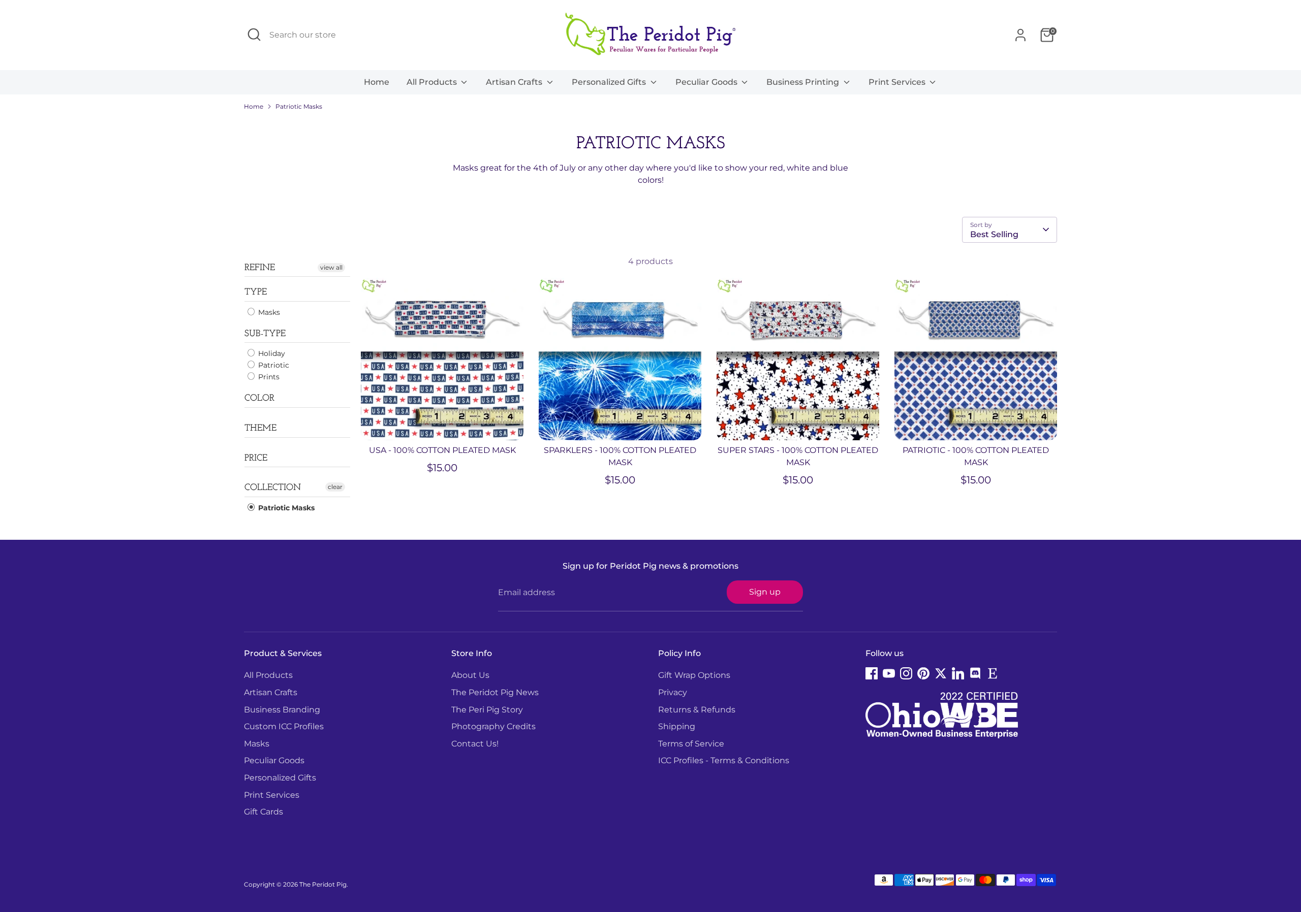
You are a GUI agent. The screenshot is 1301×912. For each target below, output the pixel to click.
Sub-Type (265, 334)
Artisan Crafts (515, 82)
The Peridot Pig (323, 884)
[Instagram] (906, 673)
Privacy (672, 692)
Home (376, 82)
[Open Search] (254, 34)
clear (335, 487)
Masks (268, 312)
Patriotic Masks (298, 106)
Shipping (676, 726)
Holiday (270, 353)
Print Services (898, 82)
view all (331, 267)
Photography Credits (493, 726)
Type (255, 292)
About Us (470, 675)
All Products (433, 82)
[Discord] (975, 673)
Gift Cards (263, 812)
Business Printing (803, 82)
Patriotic (272, 365)
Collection (272, 488)
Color (259, 398)
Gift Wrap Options (694, 675)
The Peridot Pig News (495, 692)
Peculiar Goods (707, 82)
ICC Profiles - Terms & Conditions (723, 760)
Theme (260, 428)
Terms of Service (691, 743)
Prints (268, 376)
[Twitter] (941, 673)
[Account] (1020, 35)
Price (255, 458)
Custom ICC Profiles (284, 726)
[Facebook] (871, 673)
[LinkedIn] (958, 673)
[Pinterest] (923, 673)
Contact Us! (475, 743)
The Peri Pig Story (487, 709)
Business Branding (282, 709)
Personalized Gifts (610, 82)
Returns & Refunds (696, 709)
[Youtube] (889, 673)
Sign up (765, 592)
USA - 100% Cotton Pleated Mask (442, 450)
